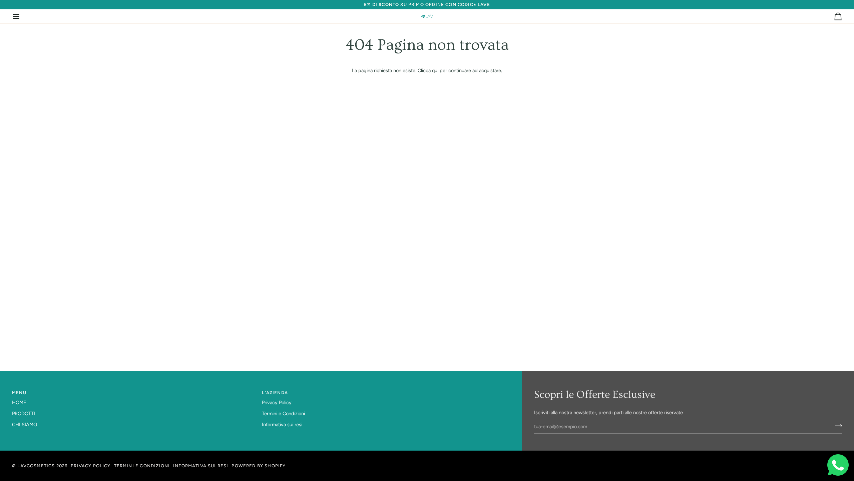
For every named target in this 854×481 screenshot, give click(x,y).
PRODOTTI (23, 414)
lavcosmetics (36, 465)
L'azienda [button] (275, 392)
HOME (19, 402)
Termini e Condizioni (283, 414)
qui (435, 70)
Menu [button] (19, 392)
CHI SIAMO (24, 425)
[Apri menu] (22, 16)
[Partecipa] (836, 426)
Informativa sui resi (282, 425)
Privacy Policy (277, 402)
